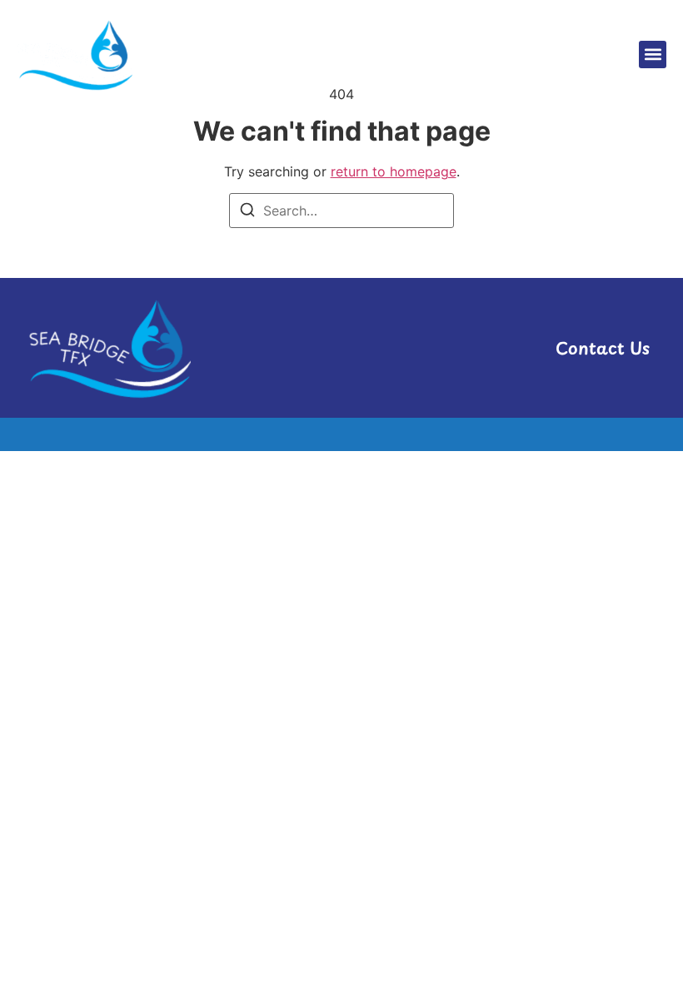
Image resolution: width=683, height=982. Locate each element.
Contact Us (603, 347)
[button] (652, 54)
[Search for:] (341, 210)
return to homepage (393, 171)
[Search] (247, 212)
